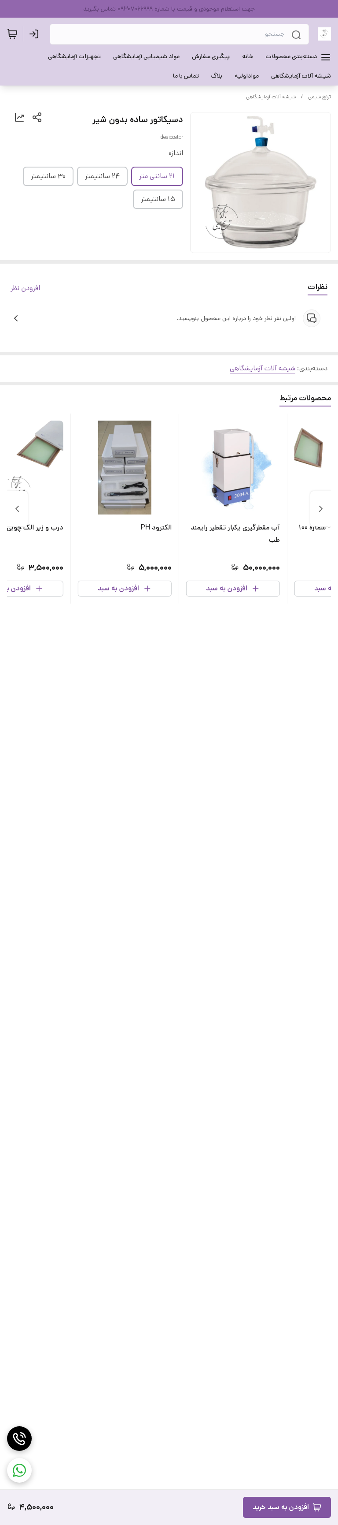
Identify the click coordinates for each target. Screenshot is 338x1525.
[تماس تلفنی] (19, 1438)
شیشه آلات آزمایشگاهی (271, 97)
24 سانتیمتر (102, 176)
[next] (17, 508)
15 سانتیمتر (158, 199)
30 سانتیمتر (48, 176)
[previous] (320, 508)
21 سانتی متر (157, 176)
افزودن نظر (25, 288)
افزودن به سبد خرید (281, 1507)
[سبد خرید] (12, 34)
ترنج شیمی (319, 97)
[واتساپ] (19, 1470)
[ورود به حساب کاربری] (36, 34)
